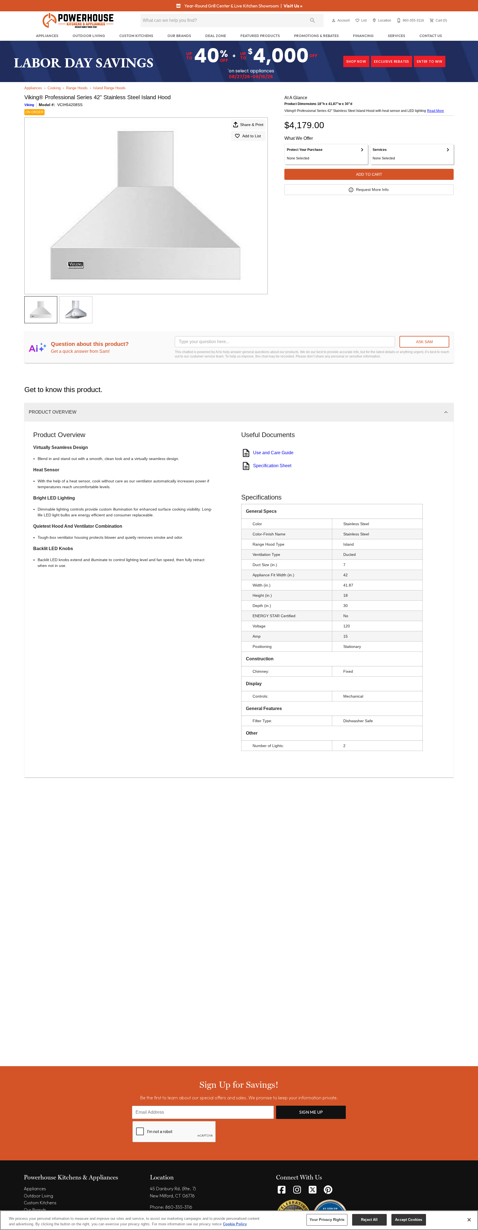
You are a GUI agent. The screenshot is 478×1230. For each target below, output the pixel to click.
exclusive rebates (391, 61)
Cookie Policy (235, 1224)
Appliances (47, 35)
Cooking (54, 88)
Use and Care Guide (273, 452)
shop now (356, 61)
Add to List (251, 136)
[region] (239, 1220)
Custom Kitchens (136, 35)
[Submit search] (312, 20)
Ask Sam (424, 342)
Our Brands (179, 35)
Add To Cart (369, 174)
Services (396, 35)
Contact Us (430, 35)
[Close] (469, 1220)
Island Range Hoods (109, 88)
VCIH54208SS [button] (69, 104)
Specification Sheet (272, 465)
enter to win (429, 61)
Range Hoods (77, 88)
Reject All (369, 1220)
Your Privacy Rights (327, 1220)
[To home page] (78, 20)
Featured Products (260, 35)
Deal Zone (215, 35)
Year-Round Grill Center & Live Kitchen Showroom (231, 6)
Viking (29, 105)
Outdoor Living (88, 35)
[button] (333, 20)
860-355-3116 (178, 1207)
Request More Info (372, 189)
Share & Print (251, 124)
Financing (363, 35)
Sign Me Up (311, 1112)
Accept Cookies (408, 1220)
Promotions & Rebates (316, 35)
